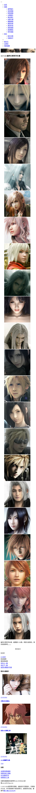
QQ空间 (3, 657)
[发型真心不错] (17, 190)
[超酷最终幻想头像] (17, 84)
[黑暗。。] (17, 295)
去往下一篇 (4, 665)
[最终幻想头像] (17, 110)
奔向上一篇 (4, 663)
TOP (2, 763)
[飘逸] (17, 216)
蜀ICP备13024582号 (9, 790)
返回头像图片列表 (6, 667)
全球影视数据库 (5, 771)
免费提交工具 (5, 777)
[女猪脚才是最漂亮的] (17, 427)
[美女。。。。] (17, 163)
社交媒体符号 (5, 775)
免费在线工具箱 (5, 773)
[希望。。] (17, 322)
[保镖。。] (17, 137)
